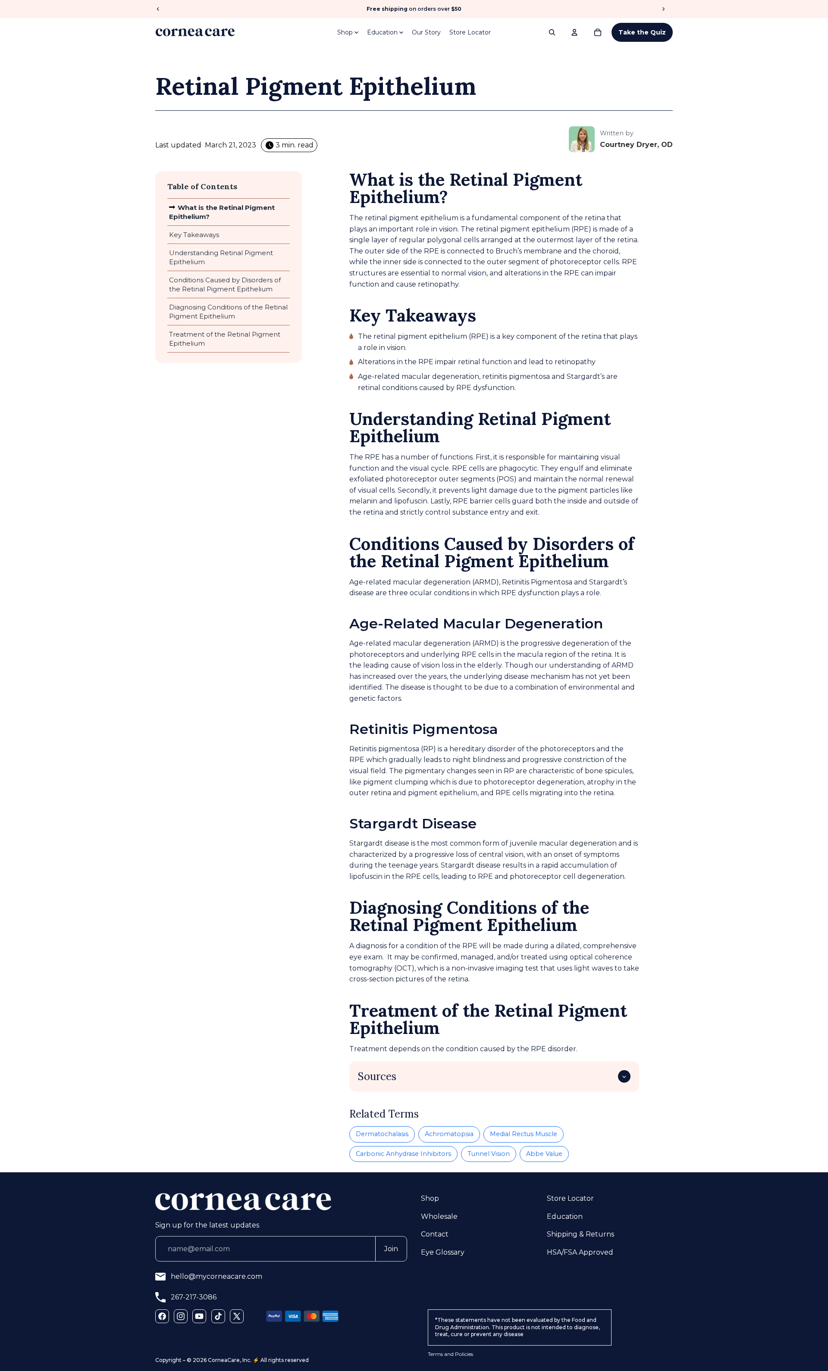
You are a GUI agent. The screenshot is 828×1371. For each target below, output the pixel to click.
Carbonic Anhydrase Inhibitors (403, 1154)
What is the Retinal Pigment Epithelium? (222, 212)
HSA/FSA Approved (580, 1252)
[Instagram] (181, 1316)
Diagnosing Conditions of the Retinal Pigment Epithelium (228, 311)
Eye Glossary (442, 1252)
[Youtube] (199, 1316)
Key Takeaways (194, 235)
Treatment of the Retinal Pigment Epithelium (224, 338)
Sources (377, 1076)
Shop (345, 32)
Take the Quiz (642, 32)
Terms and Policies (450, 1354)
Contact (434, 1234)
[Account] (574, 32)
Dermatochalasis (382, 1134)
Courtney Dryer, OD (636, 145)
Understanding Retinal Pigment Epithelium (221, 257)
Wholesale (439, 1216)
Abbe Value (544, 1154)
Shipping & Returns (580, 1234)
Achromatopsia (449, 1134)
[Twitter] (237, 1316)
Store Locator (470, 32)
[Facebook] (162, 1316)
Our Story (426, 32)
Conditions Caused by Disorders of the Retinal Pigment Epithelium (225, 284)
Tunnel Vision (488, 1154)
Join (391, 1248)
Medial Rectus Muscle (523, 1134)
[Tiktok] (218, 1316)
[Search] (552, 32)
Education (382, 32)
